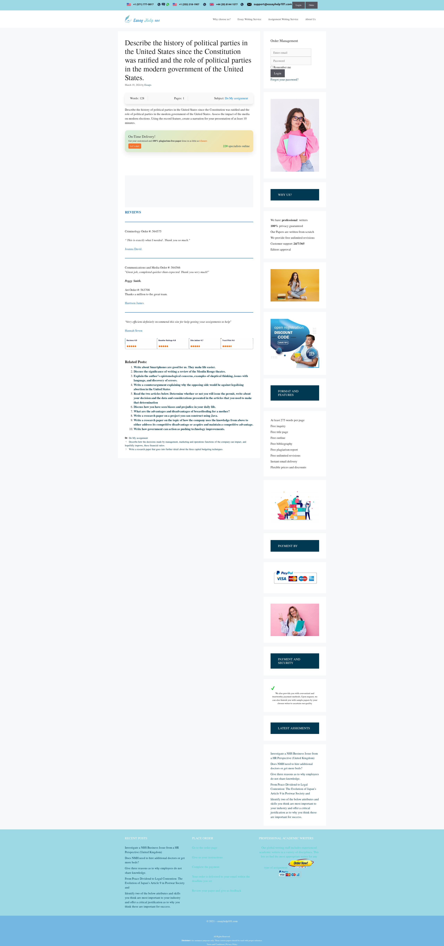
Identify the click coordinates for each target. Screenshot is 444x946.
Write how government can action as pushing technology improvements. (179, 429)
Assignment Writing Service (283, 19)
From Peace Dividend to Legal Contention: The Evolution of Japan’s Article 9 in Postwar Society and (293, 788)
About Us (310, 19)
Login (298, 5)
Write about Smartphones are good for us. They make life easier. (174, 367)
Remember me (282, 67)
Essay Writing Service (249, 19)
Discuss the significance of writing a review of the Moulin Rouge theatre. (180, 371)
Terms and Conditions (215, 944)
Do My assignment (236, 98)
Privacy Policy (231, 944)
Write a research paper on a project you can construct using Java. (176, 415)
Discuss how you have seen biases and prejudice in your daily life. (175, 407)
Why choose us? (222, 19)
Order (311, 5)
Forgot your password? (284, 79)
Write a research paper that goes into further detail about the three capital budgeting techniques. (176, 449)
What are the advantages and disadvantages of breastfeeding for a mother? (182, 411)
